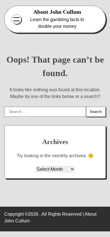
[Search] (95, 19)
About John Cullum (57, 12)
